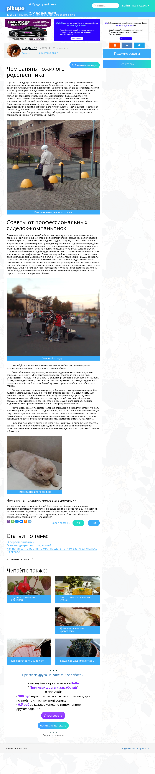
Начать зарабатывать (53, 725)
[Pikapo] (15, 9)
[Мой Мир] (17, 521)
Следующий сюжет (43, 12)
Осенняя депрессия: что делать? (29, 545)
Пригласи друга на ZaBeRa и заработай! (53, 675)
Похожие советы (127, 53)
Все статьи (127, 64)
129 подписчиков (60, 48)
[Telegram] (29, 521)
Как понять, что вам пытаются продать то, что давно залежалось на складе (52, 550)
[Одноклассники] (25, 521)
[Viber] (8, 521)
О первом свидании (20, 542)
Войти (126, 5)
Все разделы (140, 5)
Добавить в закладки (84, 65)
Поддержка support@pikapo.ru (135, 748)
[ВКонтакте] (21, 521)
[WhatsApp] (13, 521)
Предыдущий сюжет (44, 4)
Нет (94, 522)
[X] (139, 45)
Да (78, 522)
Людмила (29, 48)
